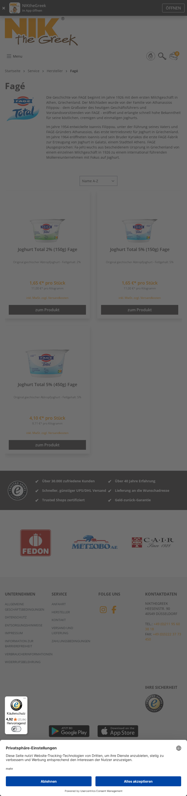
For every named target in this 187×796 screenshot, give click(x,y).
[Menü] (25, 699)
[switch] (16, 729)
